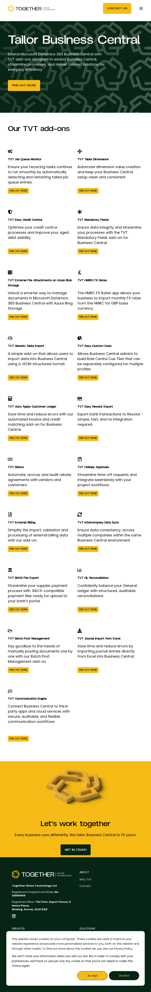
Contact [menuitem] (85, 886)
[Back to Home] (31, 8)
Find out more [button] (24, 85)
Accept (92, 976)
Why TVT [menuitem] (85, 879)
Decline (124, 976)
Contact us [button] (117, 8)
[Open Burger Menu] (141, 8)
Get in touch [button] (76, 849)
